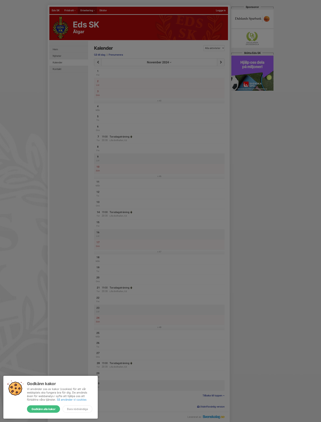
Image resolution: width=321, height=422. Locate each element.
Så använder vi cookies (71, 399)
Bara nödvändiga (77, 409)
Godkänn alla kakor (43, 409)
